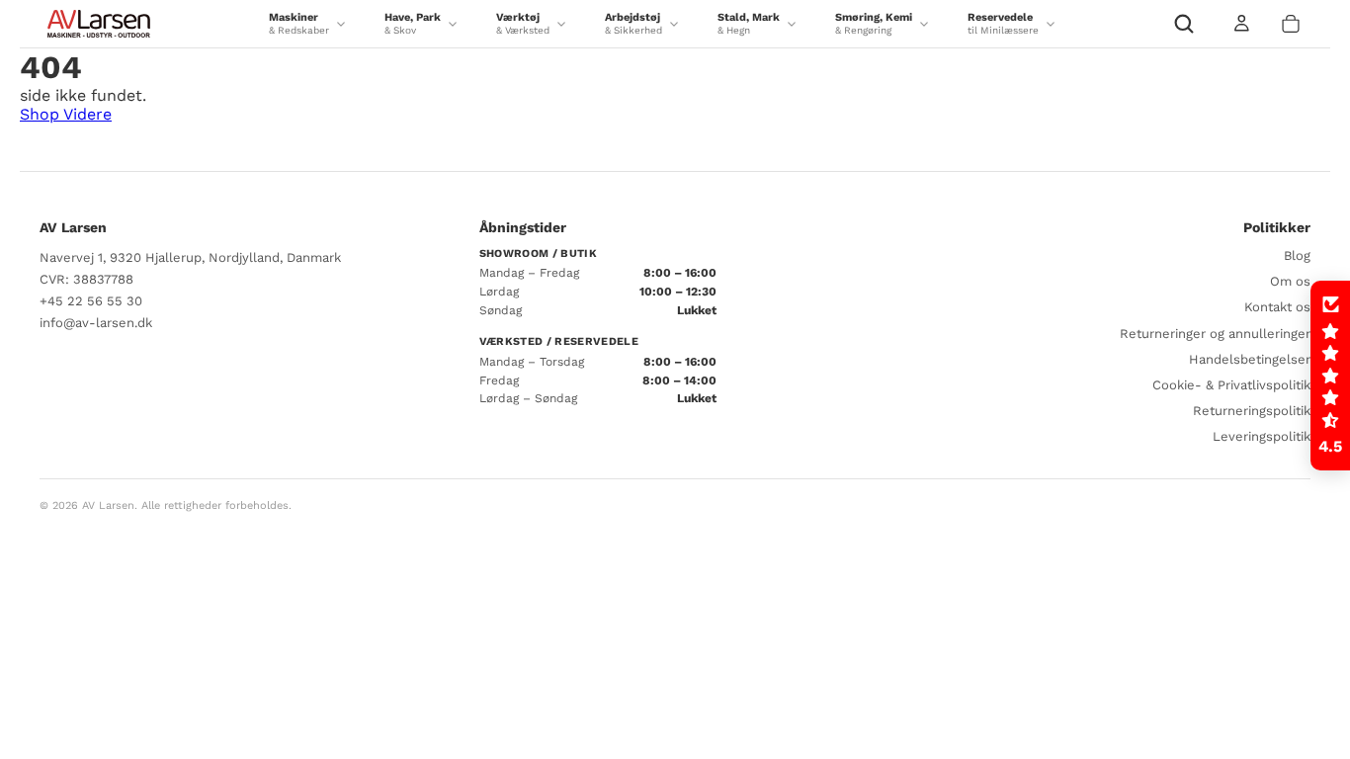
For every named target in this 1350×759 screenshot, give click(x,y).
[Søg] (1184, 23)
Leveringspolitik (1261, 436)
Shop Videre (66, 114)
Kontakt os (1277, 306)
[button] (1330, 375)
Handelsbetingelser (1249, 359)
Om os (1290, 281)
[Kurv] (1290, 23)
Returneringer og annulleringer (1215, 333)
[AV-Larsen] (99, 24)
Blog (1297, 255)
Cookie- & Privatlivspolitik (1231, 385)
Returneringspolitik (1251, 410)
